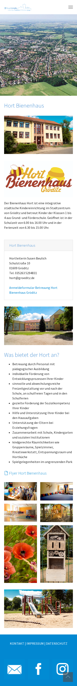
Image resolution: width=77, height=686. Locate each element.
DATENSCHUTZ (56, 643)
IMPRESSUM (35, 643)
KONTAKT (17, 643)
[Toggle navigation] (70, 7)
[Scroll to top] (68, 677)
